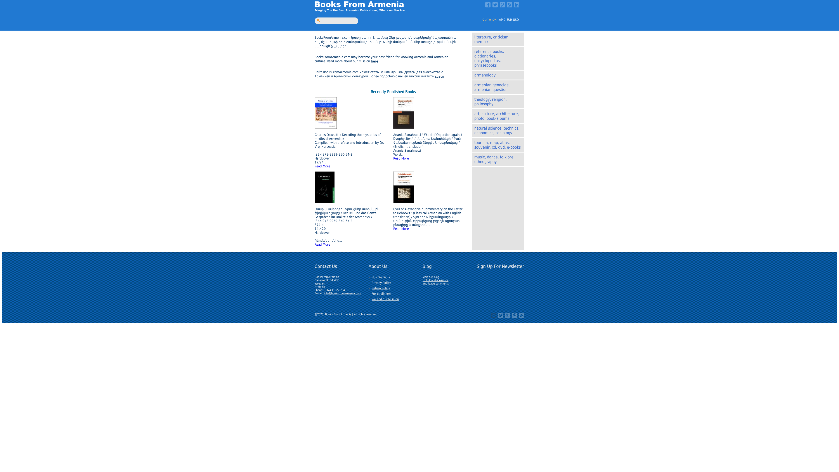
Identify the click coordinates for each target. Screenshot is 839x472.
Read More (322, 166)
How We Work (381, 277)
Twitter (495, 4)
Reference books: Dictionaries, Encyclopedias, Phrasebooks (489, 58)
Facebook (488, 4)
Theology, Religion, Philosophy (490, 101)
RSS (509, 4)
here (374, 61)
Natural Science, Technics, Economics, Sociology (496, 130)
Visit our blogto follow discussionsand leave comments (436, 280)
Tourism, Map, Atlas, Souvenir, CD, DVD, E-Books (497, 144)
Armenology (485, 75)
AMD (502, 19)
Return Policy (381, 288)
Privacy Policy (381, 283)
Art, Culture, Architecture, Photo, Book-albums (496, 116)
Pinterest (502, 4)
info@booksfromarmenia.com (342, 293)
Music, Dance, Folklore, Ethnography (494, 159)
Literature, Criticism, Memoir (492, 39)
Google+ (507, 315)
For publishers (382, 293)
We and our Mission (385, 299)
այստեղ (340, 46)
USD (516, 19)
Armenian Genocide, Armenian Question (492, 87)
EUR (509, 19)
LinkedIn (516, 4)
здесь (439, 76)
